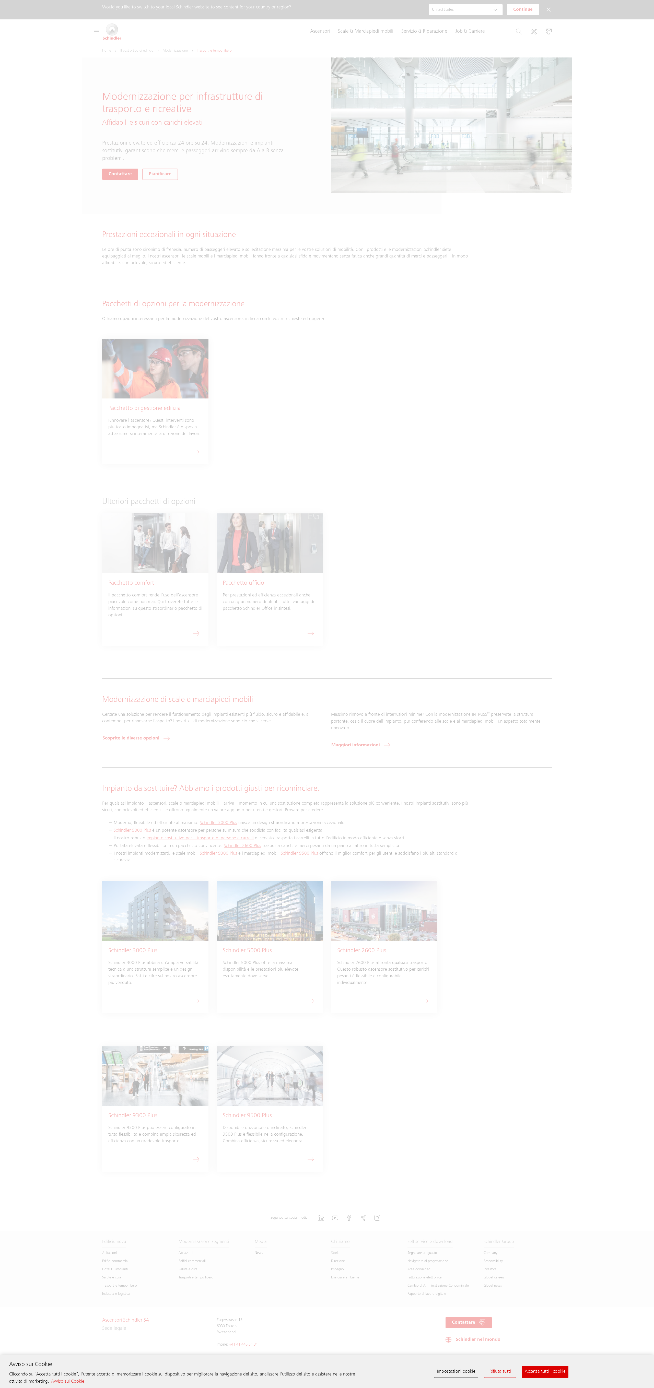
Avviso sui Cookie (67, 1381)
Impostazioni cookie (456, 1371)
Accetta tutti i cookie (545, 1371)
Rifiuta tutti (500, 1371)
